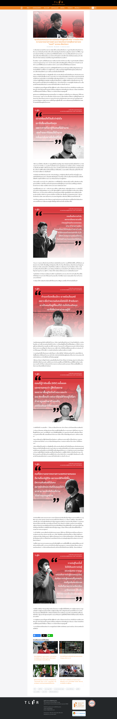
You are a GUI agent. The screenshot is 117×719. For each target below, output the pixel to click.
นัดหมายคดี (46, 8)
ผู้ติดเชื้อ (77, 689)
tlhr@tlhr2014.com (51, 710)
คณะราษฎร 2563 (48, 689)
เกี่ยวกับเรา (77, 8)
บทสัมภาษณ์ (64, 46)
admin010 (57, 46)
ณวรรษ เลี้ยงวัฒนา (70, 689)
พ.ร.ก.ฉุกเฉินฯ (37, 691)
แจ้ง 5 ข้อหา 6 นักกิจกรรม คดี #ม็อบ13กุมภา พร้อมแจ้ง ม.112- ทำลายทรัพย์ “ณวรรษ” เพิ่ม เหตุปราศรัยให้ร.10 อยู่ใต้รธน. (71, 681)
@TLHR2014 (49, 708)
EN (95, 8)
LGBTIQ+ (40, 689)
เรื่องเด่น (68, 46)
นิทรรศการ (70, 8)
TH (93, 8)
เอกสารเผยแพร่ (54, 8)
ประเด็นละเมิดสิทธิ (37, 8)
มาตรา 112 (44, 691)
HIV (35, 689)
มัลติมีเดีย (62, 8)
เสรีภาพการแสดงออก (53, 691)
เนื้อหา (28, 8)
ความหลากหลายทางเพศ (59, 689)
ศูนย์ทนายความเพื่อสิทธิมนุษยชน (58, 4)
